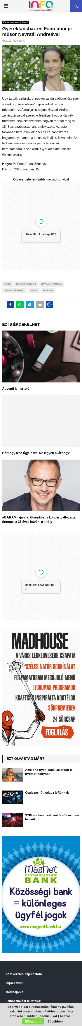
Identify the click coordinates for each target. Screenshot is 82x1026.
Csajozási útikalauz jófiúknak (47, 792)
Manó (25, 22)
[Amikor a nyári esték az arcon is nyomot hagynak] (12, 775)
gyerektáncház (26, 284)
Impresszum (14, 983)
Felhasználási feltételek (23, 1001)
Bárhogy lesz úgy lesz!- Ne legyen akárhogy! (36, 453)
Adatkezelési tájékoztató (23, 974)
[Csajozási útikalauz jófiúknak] (12, 797)
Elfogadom (33, 1021)
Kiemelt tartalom (11, 22)
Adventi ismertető (15, 388)
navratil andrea (51, 284)
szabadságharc (14, 290)
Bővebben (55, 1021)
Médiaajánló (14, 992)
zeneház (48, 290)
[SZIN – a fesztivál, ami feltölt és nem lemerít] (12, 820)
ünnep (33, 290)
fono (7, 284)
